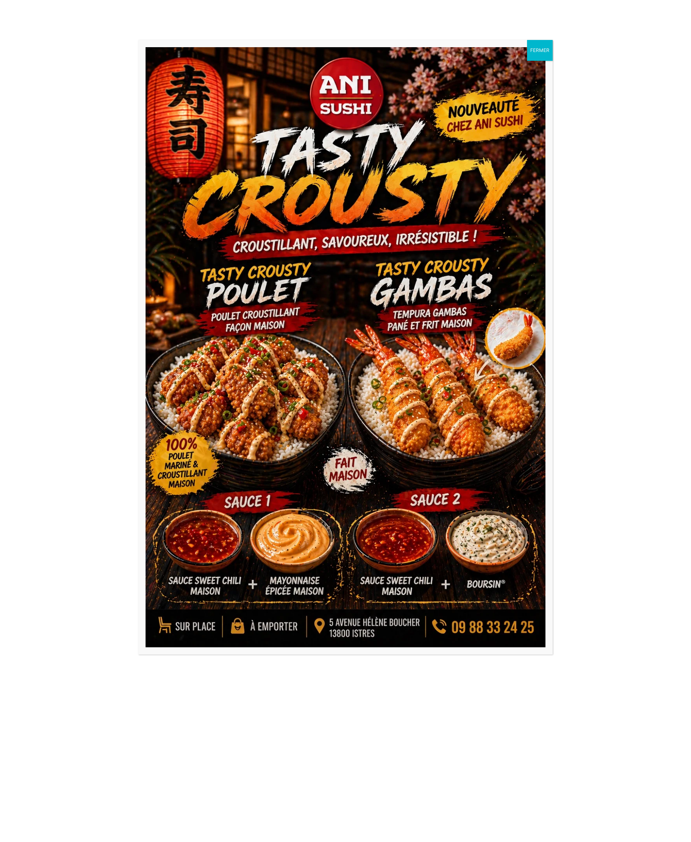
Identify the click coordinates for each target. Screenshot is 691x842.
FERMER (539, 50)
